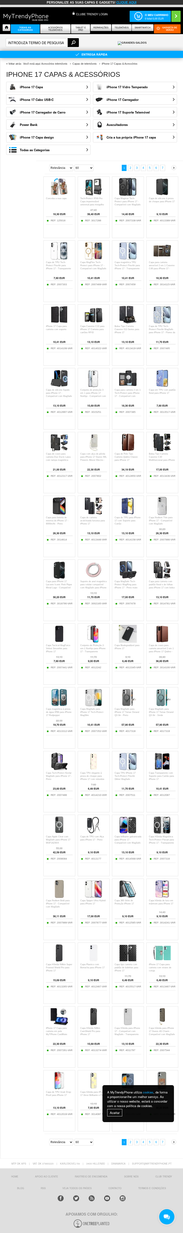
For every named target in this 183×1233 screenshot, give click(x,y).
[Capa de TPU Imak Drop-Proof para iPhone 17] (59, 1088)
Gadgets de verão (169, 28)
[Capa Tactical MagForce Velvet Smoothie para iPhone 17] (59, 641)
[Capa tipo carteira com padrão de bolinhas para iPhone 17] (128, 960)
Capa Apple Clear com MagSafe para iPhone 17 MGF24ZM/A (58, 839)
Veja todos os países (77, 1188)
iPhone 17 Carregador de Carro (43, 112)
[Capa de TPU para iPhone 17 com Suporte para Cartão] (128, 513)
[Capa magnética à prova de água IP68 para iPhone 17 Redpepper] (59, 705)
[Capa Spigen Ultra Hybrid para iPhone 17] (93, 896)
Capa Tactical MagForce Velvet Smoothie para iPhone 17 (58, 648)
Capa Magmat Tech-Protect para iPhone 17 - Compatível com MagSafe (128, 201)
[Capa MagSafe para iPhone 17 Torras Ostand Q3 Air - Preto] (128, 705)
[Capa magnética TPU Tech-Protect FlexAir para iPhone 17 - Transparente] (128, 258)
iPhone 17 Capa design (37, 137)
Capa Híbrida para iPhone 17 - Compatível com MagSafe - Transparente (127, 1031)
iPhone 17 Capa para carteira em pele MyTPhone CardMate (56, 1031)
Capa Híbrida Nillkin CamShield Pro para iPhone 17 (90, 1031)
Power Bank (28, 124)
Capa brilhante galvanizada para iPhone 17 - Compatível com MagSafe (128, 839)
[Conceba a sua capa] (59, 194)
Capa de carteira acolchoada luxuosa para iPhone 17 (92, 520)
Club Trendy (163, 1176)
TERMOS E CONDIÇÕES (152, 1188)
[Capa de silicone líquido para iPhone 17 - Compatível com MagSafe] (59, 386)
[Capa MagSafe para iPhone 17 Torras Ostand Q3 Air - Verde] (162, 705)
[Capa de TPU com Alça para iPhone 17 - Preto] (93, 832)
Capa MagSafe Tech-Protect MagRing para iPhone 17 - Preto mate (126, 584)
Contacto (115, 1188)
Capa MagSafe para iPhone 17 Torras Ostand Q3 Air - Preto (127, 712)
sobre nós (131, 1176)
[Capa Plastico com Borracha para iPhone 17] (93, 960)
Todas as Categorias (35, 149)
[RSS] (92, 1198)
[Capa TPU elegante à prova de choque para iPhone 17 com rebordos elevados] (93, 769)
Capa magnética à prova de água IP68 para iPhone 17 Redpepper (58, 712)
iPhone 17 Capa (31, 86)
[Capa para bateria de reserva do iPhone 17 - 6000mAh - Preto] (59, 513)
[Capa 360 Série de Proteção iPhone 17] (128, 896)
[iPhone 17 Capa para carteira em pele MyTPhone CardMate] (59, 1024)
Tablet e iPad (81, 28)
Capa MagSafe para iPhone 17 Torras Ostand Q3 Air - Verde (161, 712)
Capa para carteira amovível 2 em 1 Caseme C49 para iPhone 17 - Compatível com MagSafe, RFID (162, 268)
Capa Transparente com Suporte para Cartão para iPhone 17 (161, 776)
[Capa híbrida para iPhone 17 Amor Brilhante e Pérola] (93, 1088)
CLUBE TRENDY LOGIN (92, 14)
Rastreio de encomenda (91, 1176)
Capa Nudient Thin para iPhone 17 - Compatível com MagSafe (161, 520)
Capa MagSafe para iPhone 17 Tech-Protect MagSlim (91, 712)
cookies (148, 1092)
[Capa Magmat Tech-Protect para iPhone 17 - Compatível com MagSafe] (128, 194)
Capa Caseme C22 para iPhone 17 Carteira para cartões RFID (92, 329)
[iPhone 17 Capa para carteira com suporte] (59, 322)
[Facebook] (61, 1198)
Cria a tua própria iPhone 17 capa (131, 137)
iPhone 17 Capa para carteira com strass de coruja (160, 967)
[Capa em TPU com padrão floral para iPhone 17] (162, 386)
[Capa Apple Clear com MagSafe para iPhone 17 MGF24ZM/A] (59, 832)
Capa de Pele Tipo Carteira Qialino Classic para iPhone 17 (126, 457)
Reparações (100, 27)
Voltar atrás (14, 63)
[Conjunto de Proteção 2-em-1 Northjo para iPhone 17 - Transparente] (93, 641)
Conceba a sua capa (56, 198)
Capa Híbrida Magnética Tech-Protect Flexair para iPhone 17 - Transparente (161, 839)
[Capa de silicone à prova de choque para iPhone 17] (162, 194)
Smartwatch (143, 27)
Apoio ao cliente (46, 1176)
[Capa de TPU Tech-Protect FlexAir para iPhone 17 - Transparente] (59, 258)
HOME (14, 1176)
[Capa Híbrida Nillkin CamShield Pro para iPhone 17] (93, 1024)
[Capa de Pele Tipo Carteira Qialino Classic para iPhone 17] (128, 450)
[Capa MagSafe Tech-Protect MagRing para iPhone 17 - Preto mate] (128, 577)
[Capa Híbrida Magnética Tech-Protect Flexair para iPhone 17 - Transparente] (162, 832)
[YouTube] (107, 1198)
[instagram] (123, 1198)
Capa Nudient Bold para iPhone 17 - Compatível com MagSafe (58, 903)
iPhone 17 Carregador (123, 99)
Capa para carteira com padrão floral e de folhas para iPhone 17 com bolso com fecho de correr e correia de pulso (162, 587)
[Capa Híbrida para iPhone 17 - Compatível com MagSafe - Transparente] (128, 1024)
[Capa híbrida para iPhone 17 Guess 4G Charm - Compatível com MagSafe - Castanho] (162, 1024)
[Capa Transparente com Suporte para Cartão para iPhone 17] (162, 769)
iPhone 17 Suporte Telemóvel (128, 112)
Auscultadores (117, 124)
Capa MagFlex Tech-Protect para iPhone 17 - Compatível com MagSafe (93, 265)
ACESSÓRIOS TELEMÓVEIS (55, 28)
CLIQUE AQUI (126, 2)
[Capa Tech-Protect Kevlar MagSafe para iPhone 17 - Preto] (59, 769)
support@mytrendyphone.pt (152, 1163)
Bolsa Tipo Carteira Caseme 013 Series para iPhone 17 (127, 329)
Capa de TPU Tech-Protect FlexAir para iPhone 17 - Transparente (58, 265)
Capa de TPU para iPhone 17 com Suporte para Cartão (128, 520)
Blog (20, 1188)
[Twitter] (76, 1198)
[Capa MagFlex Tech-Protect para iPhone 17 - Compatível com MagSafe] (93, 258)
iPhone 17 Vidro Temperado (127, 86)
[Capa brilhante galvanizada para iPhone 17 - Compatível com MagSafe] (128, 832)
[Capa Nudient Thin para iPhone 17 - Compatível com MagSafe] (162, 513)
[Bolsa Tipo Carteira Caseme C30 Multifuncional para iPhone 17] (162, 450)
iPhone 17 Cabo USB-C (37, 99)
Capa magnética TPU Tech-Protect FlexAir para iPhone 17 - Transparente (127, 265)
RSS (43, 1188)
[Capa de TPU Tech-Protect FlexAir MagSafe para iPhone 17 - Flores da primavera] (162, 322)
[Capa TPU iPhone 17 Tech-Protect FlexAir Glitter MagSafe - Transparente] (128, 769)
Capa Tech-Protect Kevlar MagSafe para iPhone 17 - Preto (59, 776)
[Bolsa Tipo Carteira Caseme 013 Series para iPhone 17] (128, 322)
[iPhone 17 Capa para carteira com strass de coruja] (162, 960)
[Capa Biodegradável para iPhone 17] (128, 641)
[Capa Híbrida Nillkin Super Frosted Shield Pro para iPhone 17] (59, 960)
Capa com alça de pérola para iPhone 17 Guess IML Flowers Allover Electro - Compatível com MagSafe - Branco (93, 460)
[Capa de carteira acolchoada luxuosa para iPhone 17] (93, 513)
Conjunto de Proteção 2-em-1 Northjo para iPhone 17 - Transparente (93, 648)
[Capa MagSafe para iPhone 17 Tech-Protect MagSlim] (93, 705)
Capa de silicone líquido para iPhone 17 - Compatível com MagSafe (59, 393)
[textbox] (42, 42)
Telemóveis (122, 27)
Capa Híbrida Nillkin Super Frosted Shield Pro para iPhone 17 (59, 967)
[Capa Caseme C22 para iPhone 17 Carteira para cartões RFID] (93, 322)
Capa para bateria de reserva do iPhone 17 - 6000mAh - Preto (57, 520)
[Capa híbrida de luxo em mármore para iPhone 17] (162, 896)
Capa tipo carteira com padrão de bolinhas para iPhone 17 (126, 967)
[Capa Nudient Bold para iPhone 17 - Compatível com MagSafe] (59, 896)
